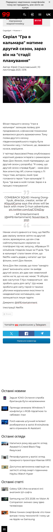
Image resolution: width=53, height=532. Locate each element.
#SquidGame (12, 203)
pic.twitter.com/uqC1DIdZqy (26, 209)
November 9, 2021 (36, 219)
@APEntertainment (26, 302)
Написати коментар (26, 341)
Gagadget (6, 14)
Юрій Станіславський (23, 67)
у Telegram (40, 324)
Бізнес (8, 314)
